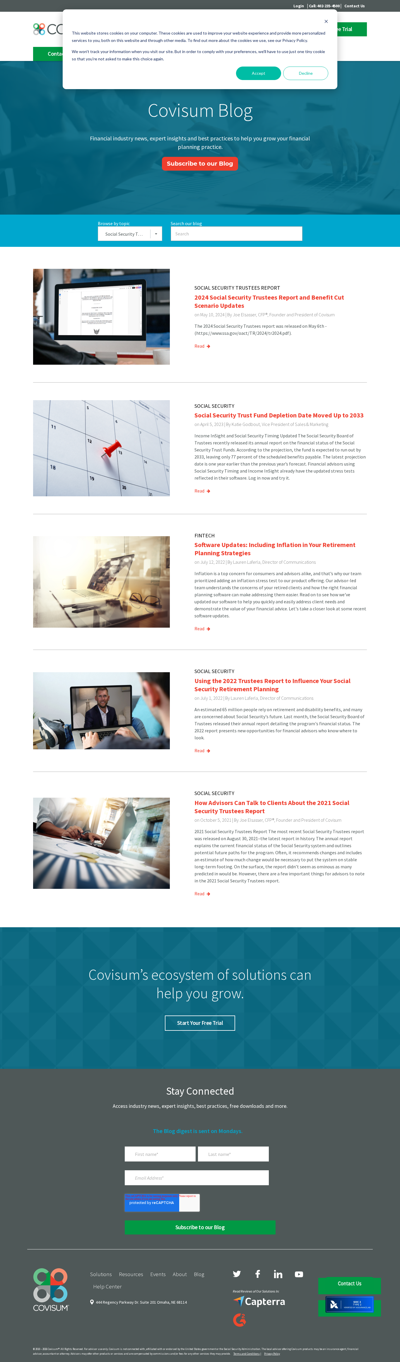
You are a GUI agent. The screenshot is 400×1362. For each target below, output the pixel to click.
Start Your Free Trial (200, 1022)
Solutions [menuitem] (101, 1274)
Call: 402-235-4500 (324, 6)
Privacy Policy (272, 1353)
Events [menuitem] (158, 1274)
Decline (306, 73)
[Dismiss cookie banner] (326, 22)
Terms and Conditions (246, 1353)
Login (298, 6)
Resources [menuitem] (131, 1274)
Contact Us (354, 6)
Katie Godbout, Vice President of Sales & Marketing (280, 424)
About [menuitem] (180, 1274)
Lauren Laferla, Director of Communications (274, 562)
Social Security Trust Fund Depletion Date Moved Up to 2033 (279, 415)
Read (199, 346)
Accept (258, 73)
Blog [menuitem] (199, 1274)
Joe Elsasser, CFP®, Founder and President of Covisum (284, 314)
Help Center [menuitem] (107, 1286)
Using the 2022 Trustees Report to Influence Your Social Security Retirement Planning (272, 685)
